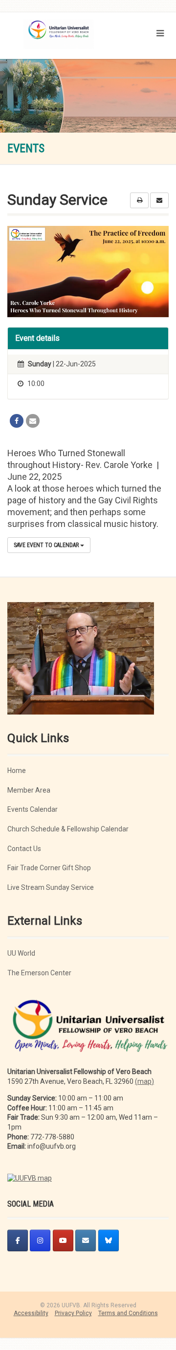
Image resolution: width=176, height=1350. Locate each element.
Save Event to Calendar (47, 545)
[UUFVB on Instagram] (40, 1240)
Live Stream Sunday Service (50, 887)
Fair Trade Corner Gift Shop (49, 868)
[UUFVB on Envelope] (85, 1240)
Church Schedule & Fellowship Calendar (68, 829)
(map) (144, 1081)
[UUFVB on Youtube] (63, 1240)
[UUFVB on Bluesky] (108, 1240)
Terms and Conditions (128, 1313)
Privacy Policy (73, 1313)
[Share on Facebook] (16, 421)
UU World (21, 953)
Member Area (28, 790)
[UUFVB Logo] (58, 39)
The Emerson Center (39, 973)
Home (16, 770)
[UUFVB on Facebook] (17, 1240)
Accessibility (31, 1313)
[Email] (33, 421)
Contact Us (24, 849)
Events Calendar (32, 809)
